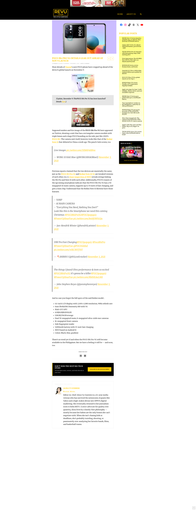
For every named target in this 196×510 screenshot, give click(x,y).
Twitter (73, 391)
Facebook (66, 391)
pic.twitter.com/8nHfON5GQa (88, 218)
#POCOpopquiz (89, 214)
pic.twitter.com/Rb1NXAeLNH (88, 277)
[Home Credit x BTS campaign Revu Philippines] (98, 3)
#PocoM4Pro (98, 242)
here (63, 102)
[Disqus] (83, 447)
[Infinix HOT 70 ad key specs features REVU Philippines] (82, 83)
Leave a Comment (85, 63)
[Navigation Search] (141, 10)
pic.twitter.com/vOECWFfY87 (68, 249)
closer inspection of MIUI (80, 177)
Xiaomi (68, 67)
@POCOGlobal (80, 246)
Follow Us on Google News (99, 369)
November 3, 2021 (96, 256)
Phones (55, 63)
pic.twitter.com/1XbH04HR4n (80, 150)
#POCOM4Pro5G (73, 214)
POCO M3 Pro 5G (68, 174)
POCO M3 (56, 139)
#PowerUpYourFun (63, 218)
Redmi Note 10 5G (87, 174)
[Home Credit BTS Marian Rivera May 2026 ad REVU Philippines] (82, 117)
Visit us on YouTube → (131, 160)
